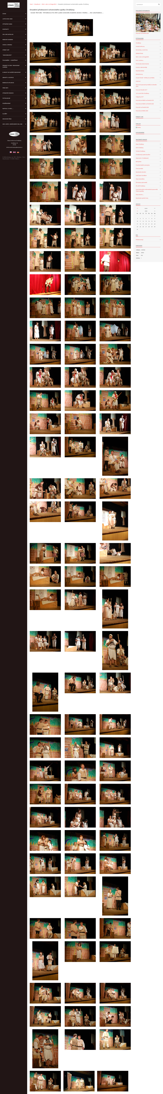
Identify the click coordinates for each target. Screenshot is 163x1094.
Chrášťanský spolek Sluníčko (143, 154)
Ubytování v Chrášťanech (142, 158)
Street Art (6, 50)
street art (138, 81)
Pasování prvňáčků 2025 (142, 111)
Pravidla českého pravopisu (143, 165)
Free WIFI (5, 88)
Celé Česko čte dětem (141, 175)
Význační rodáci (8, 93)
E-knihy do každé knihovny (12, 72)
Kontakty (6, 29)
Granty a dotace (8, 77)
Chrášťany (138, 43)
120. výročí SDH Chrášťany (142, 93)
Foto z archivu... (140, 60)
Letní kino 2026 (7, 19)
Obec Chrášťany (140, 144)
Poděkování (6, 103)
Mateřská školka (140, 71)
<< (137, 208)
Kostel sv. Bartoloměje (141, 67)
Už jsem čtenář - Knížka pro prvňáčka (145, 77)
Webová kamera (8, 39)
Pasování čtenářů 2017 (141, 90)
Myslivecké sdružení (141, 172)
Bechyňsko (138, 161)
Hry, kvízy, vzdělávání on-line (12, 124)
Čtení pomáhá (139, 168)
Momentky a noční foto (142, 50)
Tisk (23, 157)
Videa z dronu (7, 44)
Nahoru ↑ (17, 159)
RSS (15, 157)
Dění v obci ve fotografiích (49, 4)
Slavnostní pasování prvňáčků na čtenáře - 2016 (146, 85)
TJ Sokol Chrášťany (140, 151)
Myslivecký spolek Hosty (142, 198)
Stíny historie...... (140, 194)
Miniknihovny (139, 74)
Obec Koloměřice (140, 179)
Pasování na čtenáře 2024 (142, 33)
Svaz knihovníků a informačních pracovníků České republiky (147, 190)
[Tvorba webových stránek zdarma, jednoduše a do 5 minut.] (12, 157)
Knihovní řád (7, 119)
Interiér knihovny (140, 46)
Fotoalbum (6, 98)
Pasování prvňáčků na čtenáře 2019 (145, 100)
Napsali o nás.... (8, 108)
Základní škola (139, 53)
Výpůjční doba (7, 24)
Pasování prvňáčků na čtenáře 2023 (145, 104)
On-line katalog (8, 34)
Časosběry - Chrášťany (10, 60)
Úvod (4, 13)
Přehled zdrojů (139, 239)
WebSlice (19, 157)
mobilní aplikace (8, 82)
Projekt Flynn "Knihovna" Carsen (11, 66)
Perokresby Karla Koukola (142, 64)
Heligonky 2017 (140, 97)
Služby (5, 113)
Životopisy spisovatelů (141, 182)
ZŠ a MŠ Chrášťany (140, 186)
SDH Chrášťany (139, 147)
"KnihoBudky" (7, 55)
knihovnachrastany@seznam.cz (14, 147)
